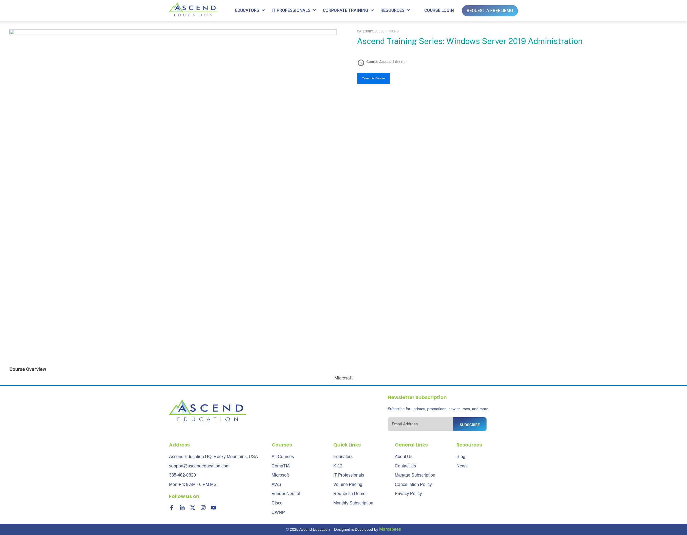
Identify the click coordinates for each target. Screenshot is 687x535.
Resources (392, 10)
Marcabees (390, 529)
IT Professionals (291, 10)
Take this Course (373, 78)
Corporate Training (345, 10)
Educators (247, 10)
